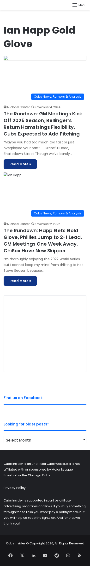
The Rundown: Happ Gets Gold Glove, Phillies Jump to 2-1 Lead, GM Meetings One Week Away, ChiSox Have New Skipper (43, 240)
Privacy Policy (15, 488)
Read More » (20, 164)
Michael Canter (18, 107)
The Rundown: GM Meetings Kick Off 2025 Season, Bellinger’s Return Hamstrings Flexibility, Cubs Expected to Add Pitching (43, 123)
